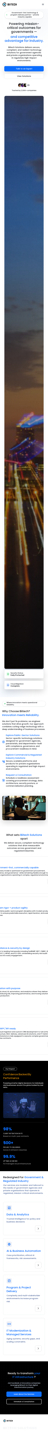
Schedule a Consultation (24, 1401)
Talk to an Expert (24, 68)
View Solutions (24, 76)
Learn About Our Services (24, 1394)
